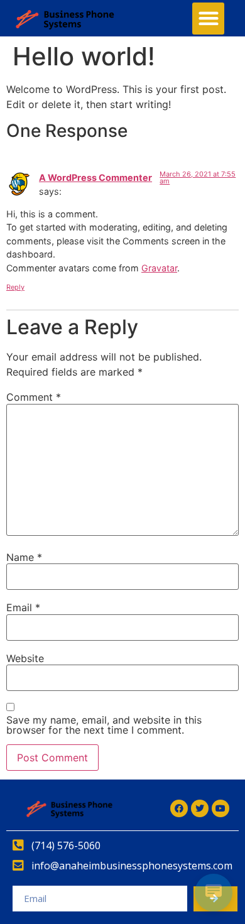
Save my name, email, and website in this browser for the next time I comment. (104, 725)
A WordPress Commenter (95, 177)
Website (25, 658)
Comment (33, 397)
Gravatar (159, 268)
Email (23, 607)
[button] (208, 19)
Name (24, 557)
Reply (15, 287)
